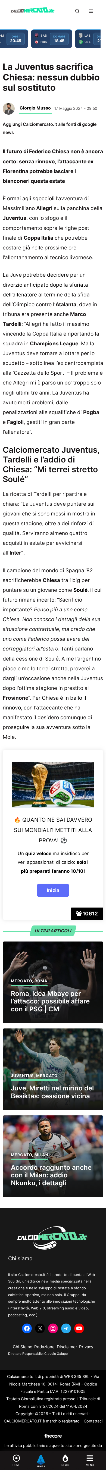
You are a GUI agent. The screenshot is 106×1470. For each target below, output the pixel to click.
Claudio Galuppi (56, 1354)
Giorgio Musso (35, 108)
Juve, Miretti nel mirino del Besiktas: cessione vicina (52, 1092)
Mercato (21, 980)
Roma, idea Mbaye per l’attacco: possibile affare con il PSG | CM (50, 1001)
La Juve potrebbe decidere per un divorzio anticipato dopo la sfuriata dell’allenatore (45, 285)
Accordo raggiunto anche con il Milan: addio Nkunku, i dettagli (51, 1175)
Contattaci (93, 1421)
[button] (77, 11)
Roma (41, 980)
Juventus (22, 1075)
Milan (41, 1154)
